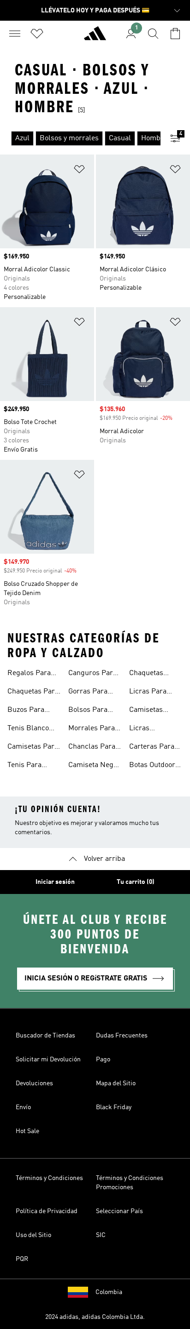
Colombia (108, 1292)
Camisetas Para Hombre (32, 747)
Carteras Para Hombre (151, 747)
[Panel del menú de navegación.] (15, 34)
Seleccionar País (119, 1211)
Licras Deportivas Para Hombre (155, 729)
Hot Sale (27, 1131)
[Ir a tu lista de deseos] (37, 34)
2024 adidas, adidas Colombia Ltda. (95, 1317)
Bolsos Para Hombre (87, 711)
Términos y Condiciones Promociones (129, 1183)
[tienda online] (95, 37)
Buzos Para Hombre (25, 711)
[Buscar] (153, 34)
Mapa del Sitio (116, 1083)
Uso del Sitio (33, 1235)
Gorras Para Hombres (87, 692)
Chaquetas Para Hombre (33, 692)
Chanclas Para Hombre (91, 747)
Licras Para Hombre (147, 692)
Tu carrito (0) (135, 882)
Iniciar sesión (55, 882)
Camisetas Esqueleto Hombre (146, 711)
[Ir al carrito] (175, 34)
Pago (103, 1059)
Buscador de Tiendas (45, 1035)
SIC (101, 1235)
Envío (23, 1107)
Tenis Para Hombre (24, 766)
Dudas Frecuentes (122, 1035)
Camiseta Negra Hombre (94, 766)
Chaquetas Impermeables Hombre (153, 674)
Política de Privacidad (46, 1211)
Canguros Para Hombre (92, 674)
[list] (80, 138)
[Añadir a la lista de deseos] (79, 171)
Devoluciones (34, 1083)
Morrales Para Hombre (91, 729)
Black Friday (113, 1107)
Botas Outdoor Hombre (152, 766)
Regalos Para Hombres (29, 674)
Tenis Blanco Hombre (28, 729)
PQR (22, 1259)
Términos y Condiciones (49, 1178)
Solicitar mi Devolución (48, 1059)
